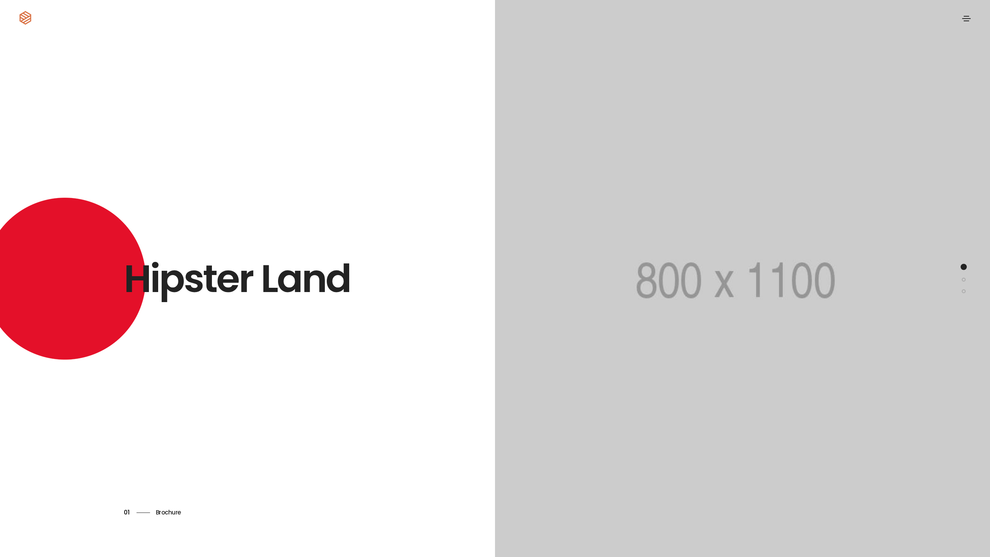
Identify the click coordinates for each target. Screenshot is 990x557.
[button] (964, 267)
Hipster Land (237, 278)
